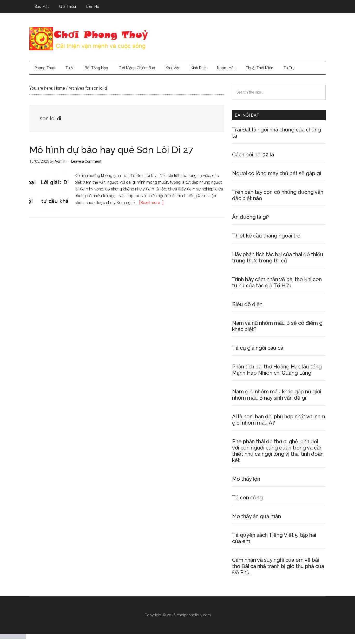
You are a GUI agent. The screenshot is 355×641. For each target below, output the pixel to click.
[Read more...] (151, 202)
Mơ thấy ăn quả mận (256, 516)
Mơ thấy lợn (246, 479)
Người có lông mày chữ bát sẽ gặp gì (276, 173)
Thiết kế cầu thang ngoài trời (266, 236)
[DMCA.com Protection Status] (13, 637)
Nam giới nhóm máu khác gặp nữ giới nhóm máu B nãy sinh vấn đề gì (276, 394)
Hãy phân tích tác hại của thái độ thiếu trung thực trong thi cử (277, 257)
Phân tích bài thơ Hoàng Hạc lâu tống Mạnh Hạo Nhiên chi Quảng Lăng (277, 370)
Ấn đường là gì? (250, 217)
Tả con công (247, 497)
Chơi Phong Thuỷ (177, 38)
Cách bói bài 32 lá (253, 154)
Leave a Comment (86, 161)
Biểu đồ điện (247, 304)
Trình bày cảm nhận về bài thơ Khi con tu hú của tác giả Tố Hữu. (277, 282)
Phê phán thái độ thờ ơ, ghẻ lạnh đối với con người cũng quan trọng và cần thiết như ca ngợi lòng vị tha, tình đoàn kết (278, 450)
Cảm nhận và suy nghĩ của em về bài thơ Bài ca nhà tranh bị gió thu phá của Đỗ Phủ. (278, 566)
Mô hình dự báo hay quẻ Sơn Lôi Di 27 (111, 149)
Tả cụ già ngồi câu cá (257, 348)
